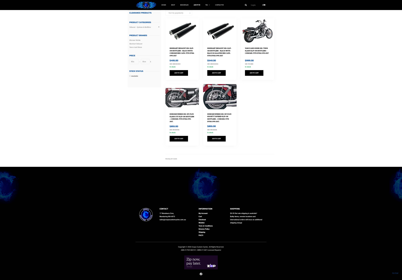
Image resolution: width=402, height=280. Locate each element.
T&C (206, 5)
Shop (173, 5)
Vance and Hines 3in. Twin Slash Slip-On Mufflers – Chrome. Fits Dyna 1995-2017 (257, 50)
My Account (203, 213)
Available (134, 76)
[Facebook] (201, 274)
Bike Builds (184, 5)
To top (395, 273)
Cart (200, 216)
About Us (197, 5)
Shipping (202, 232)
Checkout (202, 220)
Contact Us (219, 5)
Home (163, 5)
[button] (246, 5)
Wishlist (202, 223)
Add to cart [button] (178, 73)
